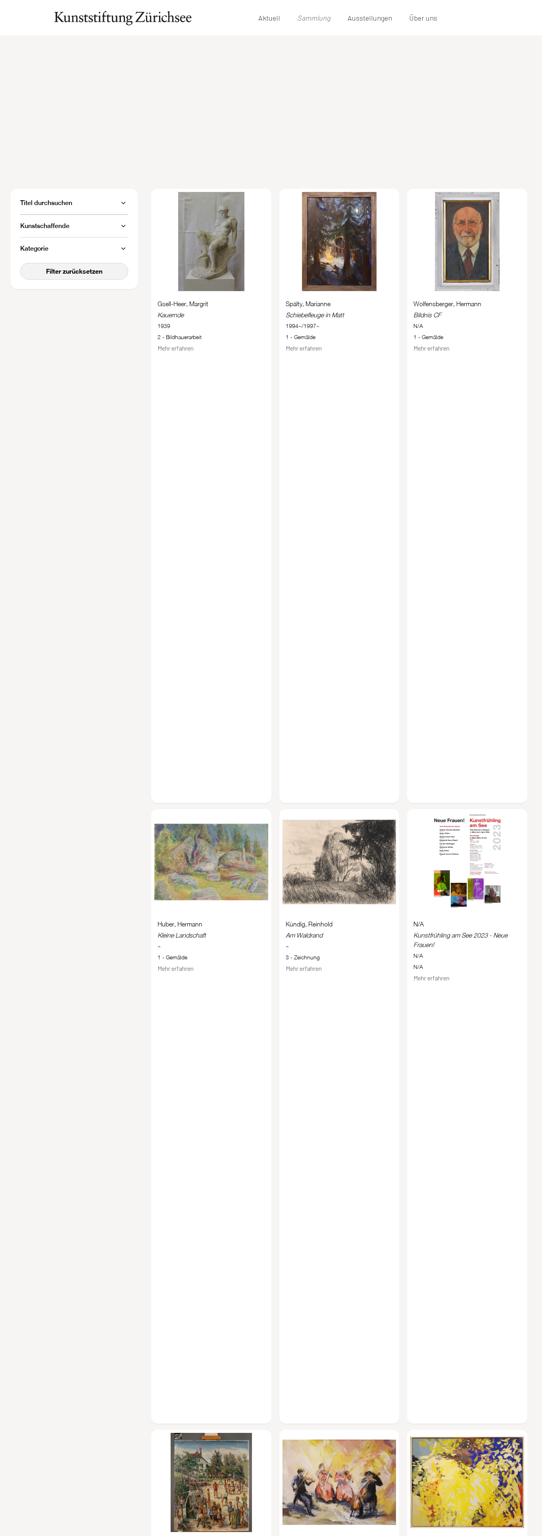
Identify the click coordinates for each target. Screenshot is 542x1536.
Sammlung (314, 17)
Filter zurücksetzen (74, 271)
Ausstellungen (370, 17)
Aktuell (269, 17)
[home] (123, 18)
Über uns (423, 17)
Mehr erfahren (176, 348)
